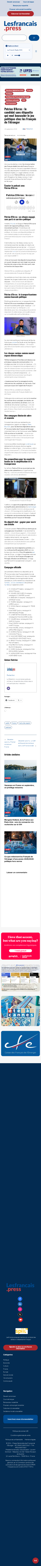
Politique (9, 94)
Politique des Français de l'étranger (17, 97)
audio (7, 723)
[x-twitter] (20, 1314)
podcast (8, 727)
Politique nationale (12, 100)
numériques (29, 444)
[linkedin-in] (20, 1304)
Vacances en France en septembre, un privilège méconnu (19, 786)
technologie (32, 507)
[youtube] (20, 1320)
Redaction (29, 129)
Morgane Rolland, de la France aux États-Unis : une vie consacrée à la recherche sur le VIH (19, 822)
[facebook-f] (20, 1299)
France (29, 90)
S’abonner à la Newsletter (20, 14)
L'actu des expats (24, 723)
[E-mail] (8, 688)
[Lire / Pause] (8, 55)
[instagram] (20, 1309)
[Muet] (12, 55)
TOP (23, 100)
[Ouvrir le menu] (36, 51)
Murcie (12, 223)
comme (14, 342)
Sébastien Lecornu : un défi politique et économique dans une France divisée (27, 743)
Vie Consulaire (11, 103)
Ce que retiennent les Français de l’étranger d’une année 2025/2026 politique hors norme (19, 859)
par (34, 552)
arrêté (7, 585)
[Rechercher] (34, 38)
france (14, 723)
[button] (35, 1561)
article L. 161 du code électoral (15, 582)
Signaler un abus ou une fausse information (20, 1347)
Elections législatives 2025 (15, 90)
